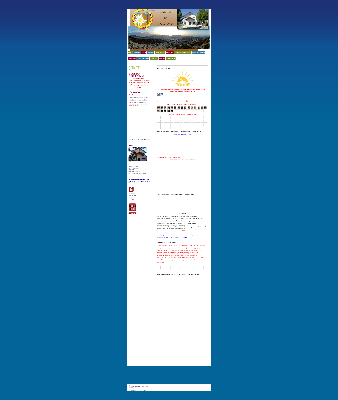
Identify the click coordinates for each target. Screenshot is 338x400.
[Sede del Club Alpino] (138, 154)
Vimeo (179, 157)
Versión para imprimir (136, 386)
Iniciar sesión (206, 386)
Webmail (130, 197)
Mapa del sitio (145, 386)
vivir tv (174, 157)
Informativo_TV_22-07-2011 (163, 157)
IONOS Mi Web (142, 390)
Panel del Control (132, 199)
